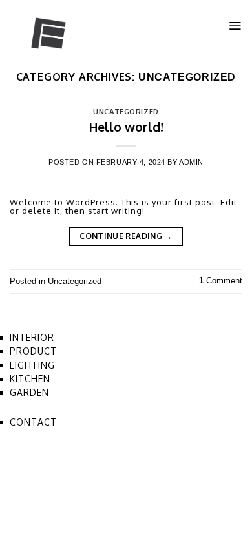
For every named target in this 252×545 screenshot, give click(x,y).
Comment (220, 280)
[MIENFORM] (74, 29)
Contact (33, 421)
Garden (29, 392)
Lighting (32, 365)
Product (33, 350)
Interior (32, 337)
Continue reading (126, 236)
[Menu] (235, 26)
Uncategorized (125, 111)
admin (191, 162)
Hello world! (126, 127)
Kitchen (30, 378)
